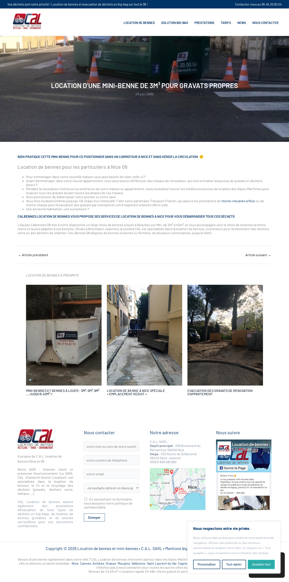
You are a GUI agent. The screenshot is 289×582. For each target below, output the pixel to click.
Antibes (98, 563)
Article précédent (33, 255)
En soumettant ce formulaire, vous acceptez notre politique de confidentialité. (108, 503)
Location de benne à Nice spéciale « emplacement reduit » (136, 392)
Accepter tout (261, 564)
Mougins (124, 563)
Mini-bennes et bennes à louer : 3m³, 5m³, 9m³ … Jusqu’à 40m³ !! (62, 392)
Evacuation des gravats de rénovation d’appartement (220, 392)
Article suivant (258, 255)
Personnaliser (207, 564)
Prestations (204, 23)
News (241, 23)
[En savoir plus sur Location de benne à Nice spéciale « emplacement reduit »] (144, 335)
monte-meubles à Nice (238, 201)
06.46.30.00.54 (271, 4)
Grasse (111, 563)
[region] (234, 547)
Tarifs (226, 23)
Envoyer (94, 517)
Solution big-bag (174, 23)
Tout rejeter (234, 564)
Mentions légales (179, 548)
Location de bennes (139, 23)
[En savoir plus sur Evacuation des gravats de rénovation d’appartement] (225, 335)
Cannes (85, 563)
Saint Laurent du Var (161, 563)
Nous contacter (265, 23)
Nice (75, 563)
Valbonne (138, 563)
